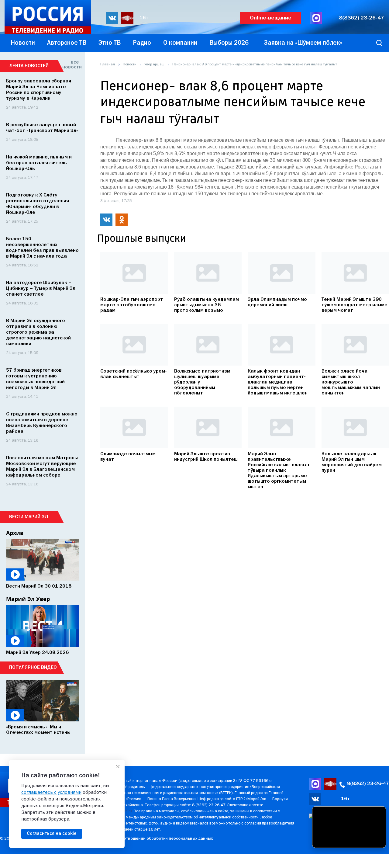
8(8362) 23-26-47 (361, 18)
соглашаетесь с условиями (51, 792)
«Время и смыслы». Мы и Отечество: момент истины (38, 730)
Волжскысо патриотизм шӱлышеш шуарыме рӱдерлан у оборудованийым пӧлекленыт (202, 382)
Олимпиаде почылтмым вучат (128, 457)
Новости (129, 64)
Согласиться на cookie (52, 833)
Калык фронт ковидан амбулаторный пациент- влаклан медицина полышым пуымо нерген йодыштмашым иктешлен (278, 382)
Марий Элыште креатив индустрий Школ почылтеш (206, 457)
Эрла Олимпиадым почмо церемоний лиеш (277, 302)
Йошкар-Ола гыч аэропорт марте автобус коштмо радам (131, 305)
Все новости (70, 64)
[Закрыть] (118, 766)
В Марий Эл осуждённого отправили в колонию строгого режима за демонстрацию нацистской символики (38, 332)
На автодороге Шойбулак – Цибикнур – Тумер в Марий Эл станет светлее (40, 289)
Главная (107, 64)
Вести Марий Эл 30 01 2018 (38, 586)
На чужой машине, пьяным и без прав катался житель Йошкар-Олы (39, 163)
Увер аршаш (154, 64)
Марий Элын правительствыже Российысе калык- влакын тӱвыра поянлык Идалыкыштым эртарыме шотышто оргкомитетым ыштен (278, 470)
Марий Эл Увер (28, 598)
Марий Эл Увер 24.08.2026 (37, 653)
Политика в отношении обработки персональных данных (156, 838)
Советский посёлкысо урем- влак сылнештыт (133, 374)
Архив (14, 532)
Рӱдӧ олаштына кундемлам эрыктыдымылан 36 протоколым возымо (206, 305)
